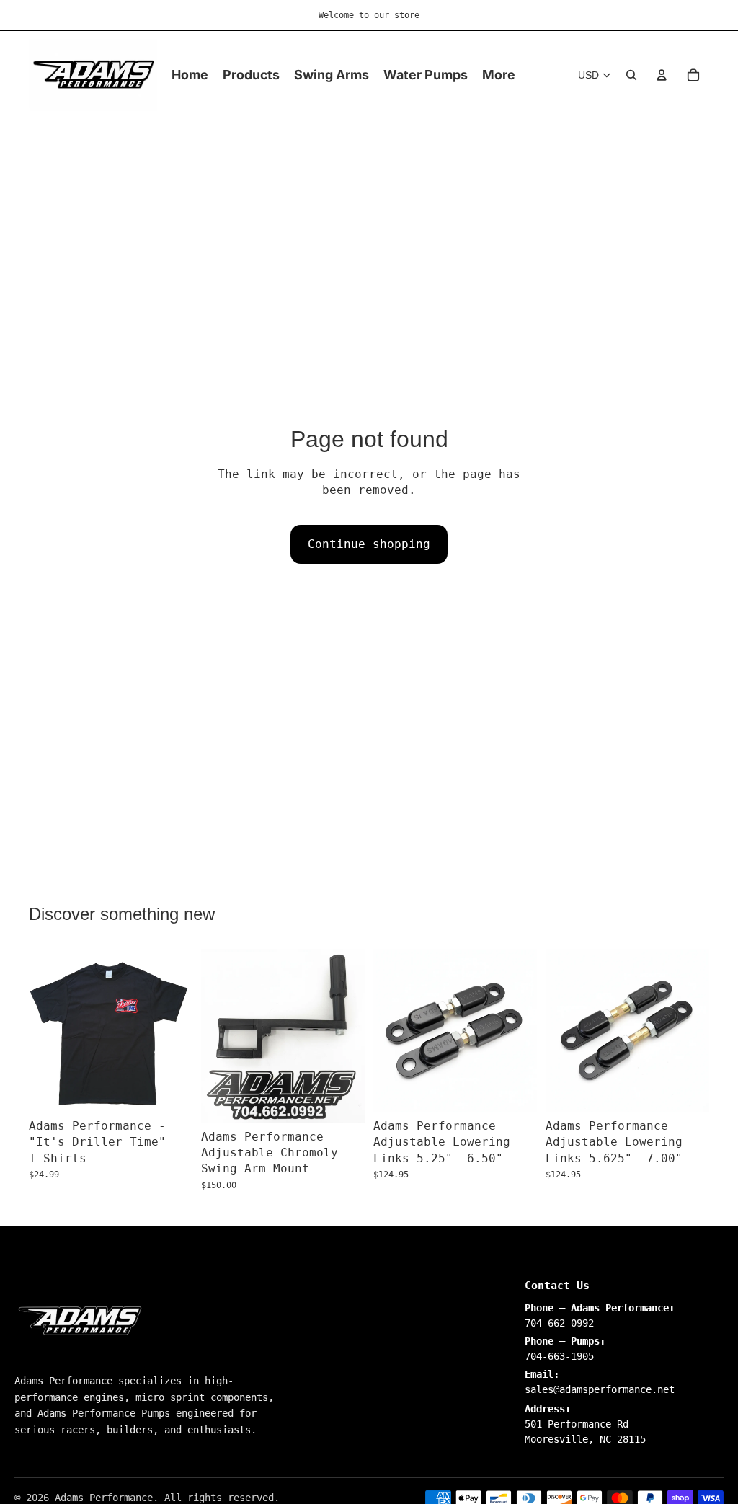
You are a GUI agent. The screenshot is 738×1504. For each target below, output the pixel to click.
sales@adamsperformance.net (600, 1389)
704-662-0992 (559, 1323)
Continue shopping (369, 544)
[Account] (661, 75)
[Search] (631, 75)
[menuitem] (499, 75)
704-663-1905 (559, 1356)
